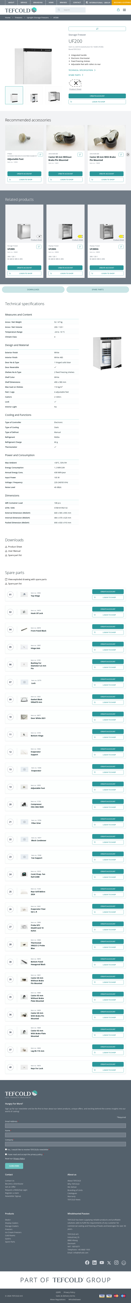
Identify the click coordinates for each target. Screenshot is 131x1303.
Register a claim (12, 1193)
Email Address (11, 1121)
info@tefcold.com (80, 1252)
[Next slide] (128, 154)
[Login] (118, 10)
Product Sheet (75, 89)
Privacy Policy (19, 1158)
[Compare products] (40, 155)
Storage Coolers (12, 1226)
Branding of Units (75, 1190)
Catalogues (72, 1193)
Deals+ (8, 1220)
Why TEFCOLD (73, 1184)
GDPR (58, 1292)
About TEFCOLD (74, 1180)
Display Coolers (11, 1223)
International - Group (99, 2)
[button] (14, 95)
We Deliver (72, 1187)
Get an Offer (10, 1187)
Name (8, 1130)
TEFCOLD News (74, 1199)
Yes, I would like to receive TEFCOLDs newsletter (28, 1149)
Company (9, 1140)
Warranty (71, 1196)
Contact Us (9, 1180)
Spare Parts (10, 1242)
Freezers (8, 1229)
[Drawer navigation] (124, 10)
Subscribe (14, 1166)
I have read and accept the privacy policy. (25, 1154)
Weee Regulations (58, 1299)
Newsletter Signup (13, 1196)
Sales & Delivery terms (65, 1296)
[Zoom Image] (33, 55)
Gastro (8, 1238)
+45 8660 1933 (83, 1249)
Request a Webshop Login (16, 1190)
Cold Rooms (10, 1235)
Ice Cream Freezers (13, 1232)
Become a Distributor (14, 1184)
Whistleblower (75, 1299)
